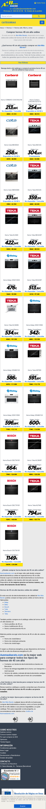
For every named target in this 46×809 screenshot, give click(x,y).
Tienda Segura (5, 742)
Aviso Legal (4, 750)
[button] (39, 16)
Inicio (2, 28)
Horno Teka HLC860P (34, 460)
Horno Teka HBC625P (34, 235)
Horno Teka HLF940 (34, 505)
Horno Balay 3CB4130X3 (11, 280)
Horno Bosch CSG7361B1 (11, 550)
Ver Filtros (23, 62)
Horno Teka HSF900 (34, 370)
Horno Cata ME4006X (11, 145)
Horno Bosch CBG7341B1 (11, 460)
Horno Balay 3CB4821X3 (11, 370)
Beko (6, 605)
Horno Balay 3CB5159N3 (34, 325)
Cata (6, 609)
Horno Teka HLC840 (11, 235)
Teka (6, 614)
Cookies (3, 753)
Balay (6, 602)
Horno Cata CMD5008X (11, 190)
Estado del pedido (6, 758)
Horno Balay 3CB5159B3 (11, 415)
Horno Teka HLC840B (11, 325)
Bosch (6, 607)
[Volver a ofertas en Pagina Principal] (15, 719)
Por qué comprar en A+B (9, 737)
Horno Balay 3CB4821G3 (34, 415)
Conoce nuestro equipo (8, 735)
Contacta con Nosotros (8, 764)
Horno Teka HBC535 (34, 145)
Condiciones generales (8, 748)
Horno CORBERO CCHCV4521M (11, 100)
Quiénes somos (5, 732)
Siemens (7, 611)
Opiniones (3, 739)
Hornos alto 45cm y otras (23, 28)
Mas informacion (11, 801)
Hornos (9, 28)
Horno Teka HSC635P (34, 280)
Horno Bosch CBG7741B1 (11, 505)
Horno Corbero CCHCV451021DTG (34, 100)
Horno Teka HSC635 (34, 190)
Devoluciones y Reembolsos (10, 755)
